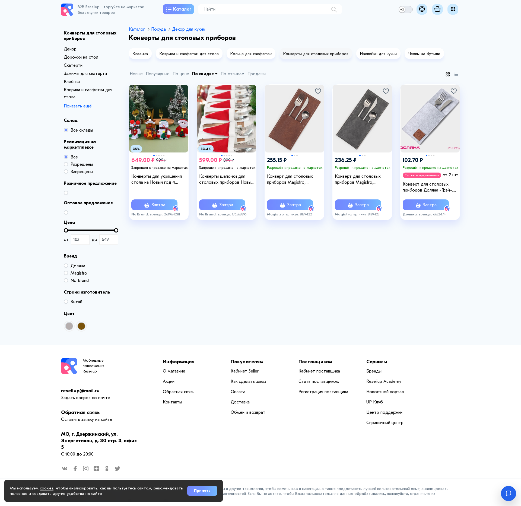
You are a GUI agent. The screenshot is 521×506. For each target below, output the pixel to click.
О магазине (174, 371)
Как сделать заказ (248, 381)
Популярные (158, 73)
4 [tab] (161, 155)
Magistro (79, 273)
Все (74, 157)
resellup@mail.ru (80, 391)
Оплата (238, 391)
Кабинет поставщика (319, 371)
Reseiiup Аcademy (383, 381)
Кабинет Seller (245, 371)
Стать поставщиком (318, 381)
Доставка (240, 402)
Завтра (157, 204)
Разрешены (82, 164)
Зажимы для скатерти (85, 73)
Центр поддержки (384, 412)
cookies (46, 488)
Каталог (182, 9)
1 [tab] (154, 155)
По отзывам (232, 73)
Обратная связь (80, 412)
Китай (76, 302)
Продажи (256, 73)
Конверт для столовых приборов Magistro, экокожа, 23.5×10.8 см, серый (363, 179)
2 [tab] (156, 155)
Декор (70, 49)
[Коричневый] (81, 326)
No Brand (80, 280)
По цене (181, 73)
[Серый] (69, 326)
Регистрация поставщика (323, 391)
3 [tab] (159, 155)
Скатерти (73, 65)
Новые (136, 73)
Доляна (78, 265)
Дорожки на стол (81, 57)
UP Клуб (374, 402)
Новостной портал (385, 391)
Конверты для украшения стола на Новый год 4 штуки (156, 179)
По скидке (203, 73)
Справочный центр (385, 422)
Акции (168, 381)
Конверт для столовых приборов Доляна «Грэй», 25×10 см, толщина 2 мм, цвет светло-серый (428, 187)
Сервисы (376, 362)
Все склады (82, 130)
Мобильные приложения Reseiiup (93, 366)
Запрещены (82, 171)
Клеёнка (72, 81)
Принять (202, 490)
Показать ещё (78, 106)
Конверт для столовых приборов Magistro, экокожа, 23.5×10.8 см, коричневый (290, 179)
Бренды (374, 371)
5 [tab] (163, 155)
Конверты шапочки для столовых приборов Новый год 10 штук (226, 179)
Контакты (172, 402)
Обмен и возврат (248, 412)
